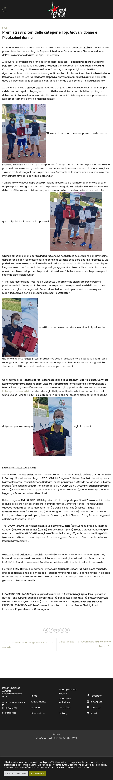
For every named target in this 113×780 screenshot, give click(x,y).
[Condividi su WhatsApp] (45, 630)
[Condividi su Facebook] (51, 630)
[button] (5, 9)
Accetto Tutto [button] (37, 773)
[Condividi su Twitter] (56, 630)
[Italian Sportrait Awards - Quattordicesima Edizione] (56, 9)
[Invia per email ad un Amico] (61, 630)
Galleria (56, 734)
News (4, 27)
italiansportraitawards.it (16, 391)
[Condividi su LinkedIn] (67, 630)
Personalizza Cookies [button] (15, 773)
